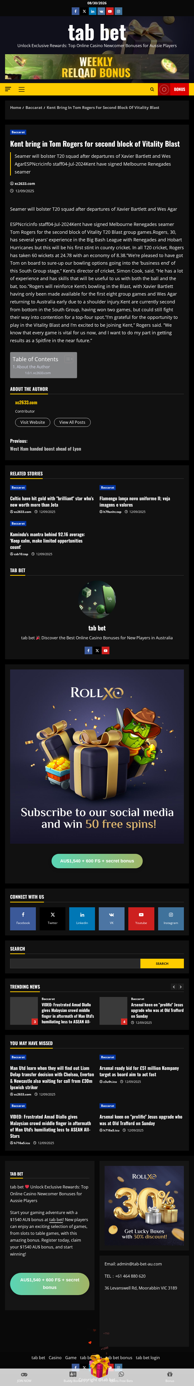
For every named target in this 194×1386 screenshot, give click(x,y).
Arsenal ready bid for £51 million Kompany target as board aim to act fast (139, 1071)
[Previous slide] (174, 987)
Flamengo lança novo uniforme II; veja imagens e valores (135, 501)
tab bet (97, 31)
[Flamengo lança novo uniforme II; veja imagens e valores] (142, 487)
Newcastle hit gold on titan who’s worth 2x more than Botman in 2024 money (113, 1011)
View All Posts (72, 422)
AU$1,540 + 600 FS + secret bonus (97, 860)
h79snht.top (112, 512)
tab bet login (148, 1357)
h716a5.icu (22, 1143)
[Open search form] (152, 89)
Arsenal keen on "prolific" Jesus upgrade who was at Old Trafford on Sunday (24, 1011)
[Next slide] (181, 987)
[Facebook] (88, 650)
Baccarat (18, 132)
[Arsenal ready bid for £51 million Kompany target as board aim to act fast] (142, 1057)
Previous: (45, 444)
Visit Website (32, 422)
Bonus (179, 89)
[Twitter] (97, 650)
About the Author (33, 367)
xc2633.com (25, 183)
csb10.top (21, 554)
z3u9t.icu (110, 1082)
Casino (55, 1357)
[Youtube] (105, 650)
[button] (8, 89)
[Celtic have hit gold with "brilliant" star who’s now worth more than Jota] (52, 487)
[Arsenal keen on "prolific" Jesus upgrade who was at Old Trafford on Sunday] (142, 1106)
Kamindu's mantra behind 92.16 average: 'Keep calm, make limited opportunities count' (47, 540)
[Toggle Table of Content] (66, 359)
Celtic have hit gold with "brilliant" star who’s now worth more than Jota (52, 501)
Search (17, 949)
